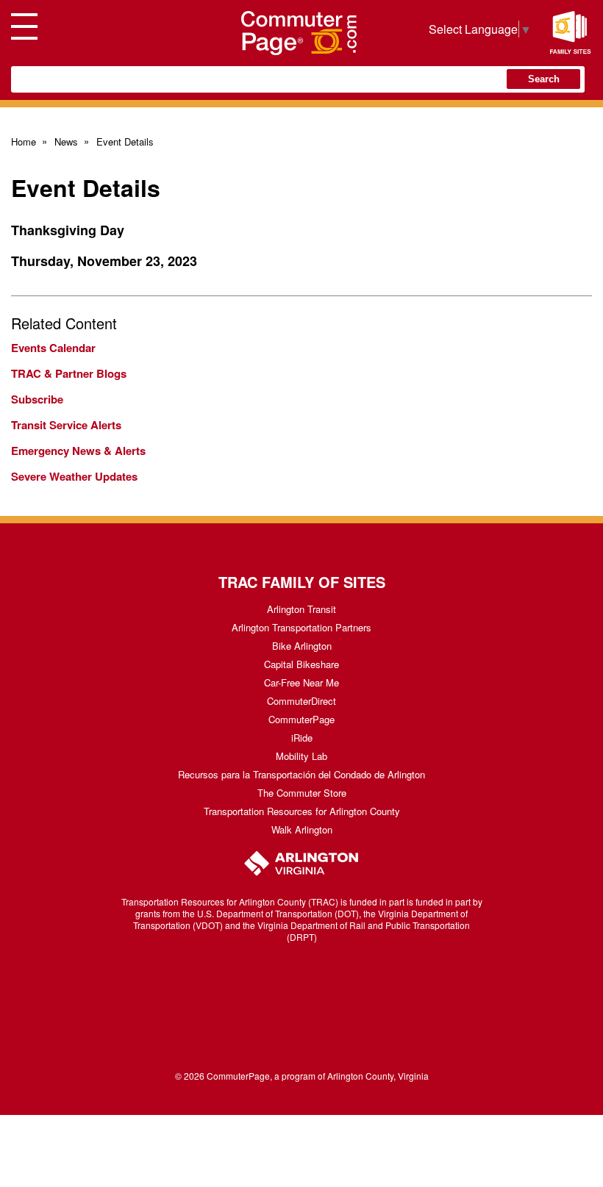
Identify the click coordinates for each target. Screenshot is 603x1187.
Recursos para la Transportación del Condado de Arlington (301, 774)
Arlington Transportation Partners (301, 627)
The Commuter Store (301, 793)
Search (544, 79)
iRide (302, 738)
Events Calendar (53, 348)
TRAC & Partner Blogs (68, 373)
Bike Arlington (302, 646)
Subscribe (37, 399)
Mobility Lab (301, 756)
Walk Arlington (301, 829)
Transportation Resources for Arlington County (302, 811)
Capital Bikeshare (301, 664)
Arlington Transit (301, 609)
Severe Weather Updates (74, 476)
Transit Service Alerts (66, 425)
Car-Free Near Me (301, 682)
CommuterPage (301, 719)
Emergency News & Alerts (78, 450)
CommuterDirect (301, 701)
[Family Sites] (570, 33)
